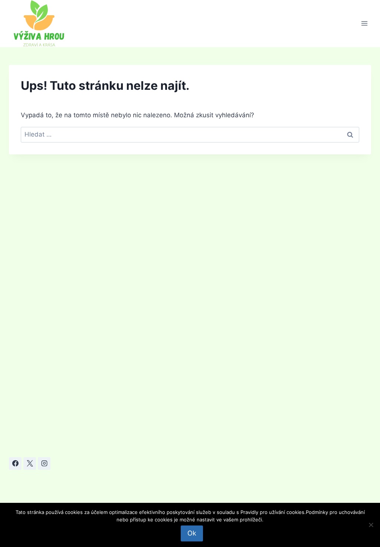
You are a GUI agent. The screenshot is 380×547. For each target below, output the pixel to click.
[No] (370, 524)
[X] (29, 463)
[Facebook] (15, 463)
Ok (191, 533)
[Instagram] (44, 463)
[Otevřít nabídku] (364, 23)
